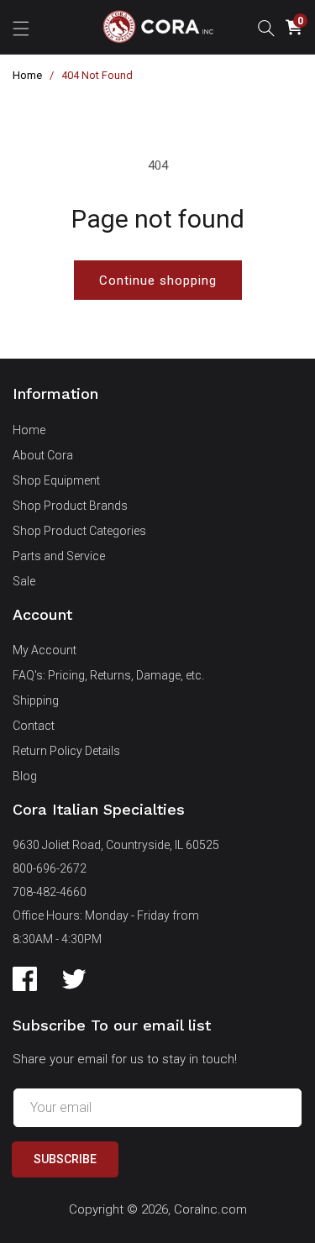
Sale (24, 581)
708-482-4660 (50, 892)
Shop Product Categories (79, 531)
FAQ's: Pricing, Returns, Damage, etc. (108, 675)
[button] (21, 26)
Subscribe (65, 1159)
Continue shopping (158, 280)
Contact (34, 725)
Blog (25, 776)
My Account (44, 650)
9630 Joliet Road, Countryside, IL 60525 (116, 845)
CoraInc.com (210, 1209)
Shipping (36, 700)
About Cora (43, 455)
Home (27, 75)
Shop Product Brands (70, 505)
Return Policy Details (66, 751)
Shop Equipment (56, 480)
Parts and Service (59, 556)
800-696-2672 (50, 868)
